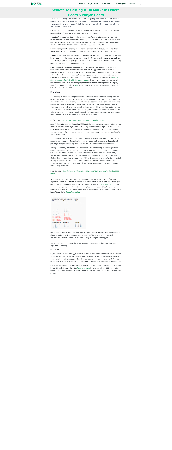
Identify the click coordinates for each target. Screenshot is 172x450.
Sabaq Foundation (107, 184)
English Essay (93, 3)
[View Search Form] (140, 3)
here (76, 85)
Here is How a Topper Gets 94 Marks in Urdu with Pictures (83, 120)
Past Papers (121, 3)
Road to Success (83, 268)
